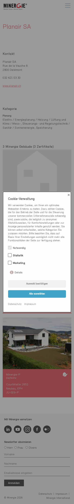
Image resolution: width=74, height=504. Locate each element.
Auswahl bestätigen (37, 283)
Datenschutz (15, 304)
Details (18, 271)
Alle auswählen (37, 294)
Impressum (30, 304)
